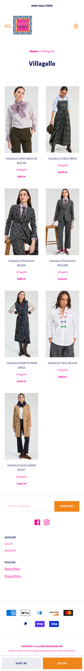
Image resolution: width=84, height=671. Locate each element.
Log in (8, 543)
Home (34, 51)
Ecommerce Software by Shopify (58, 651)
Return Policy (13, 569)
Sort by (21, 663)
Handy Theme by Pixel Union (23, 651)
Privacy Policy (13, 576)
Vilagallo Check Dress (62, 158)
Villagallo (21, 169)
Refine (62, 663)
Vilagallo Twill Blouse (62, 363)
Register (10, 550)
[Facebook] (37, 523)
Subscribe (67, 506)
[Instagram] (46, 523)
